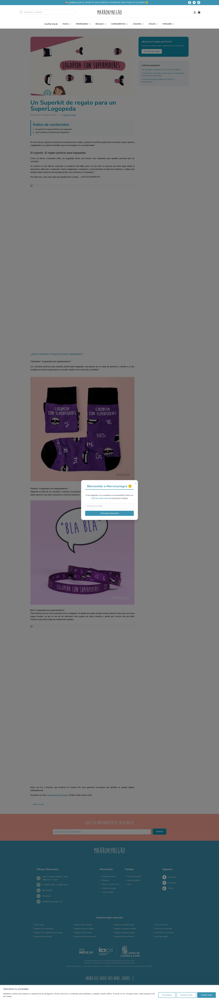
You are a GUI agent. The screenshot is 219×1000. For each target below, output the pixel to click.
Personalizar (167, 995)
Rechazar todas (186, 995)
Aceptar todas (206, 995)
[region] (109, 992)
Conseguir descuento (109, 513)
